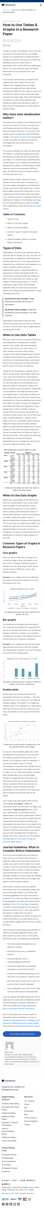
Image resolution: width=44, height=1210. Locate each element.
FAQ (25, 1108)
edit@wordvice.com (12, 1090)
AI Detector (6, 1171)
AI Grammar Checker (9, 1155)
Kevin (11, 1052)
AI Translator (6, 1165)
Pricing (26, 1104)
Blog (26, 1114)
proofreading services (17, 1020)
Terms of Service (30, 1118)
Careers (27, 1124)
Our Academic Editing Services (22, 1034)
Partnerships (28, 1111)
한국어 (15, 1180)
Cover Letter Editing (9, 1141)
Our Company (29, 1101)
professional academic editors (28, 1026)
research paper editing (30, 1023)
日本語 (22, 1180)
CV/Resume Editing (8, 1137)
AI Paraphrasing (7, 1158)
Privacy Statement (31, 1121)
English (6, 1180)
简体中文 (32, 1180)
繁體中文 (7, 1184)
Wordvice (6, 10)
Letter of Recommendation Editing (8, 1131)
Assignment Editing (8, 1113)
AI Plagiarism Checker (9, 1168)
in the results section (17, 137)
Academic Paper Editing (10, 1104)
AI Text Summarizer (9, 1161)
